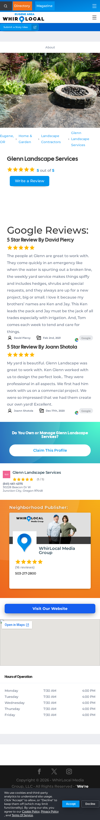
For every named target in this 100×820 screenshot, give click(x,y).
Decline (90, 804)
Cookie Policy (31, 811)
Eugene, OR (7, 139)
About (50, 47)
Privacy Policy (50, 811)
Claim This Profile (50, 450)
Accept (71, 804)
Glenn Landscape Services (80, 139)
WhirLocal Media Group (57, 550)
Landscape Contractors (51, 139)
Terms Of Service (22, 815)
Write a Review (29, 181)
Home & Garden (25, 139)
